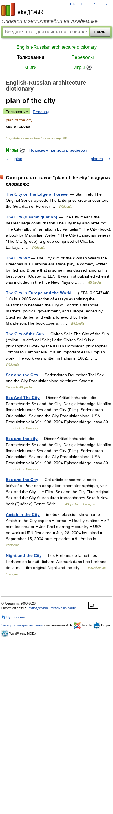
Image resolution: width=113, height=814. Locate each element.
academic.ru (22, 9)
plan (18, 158)
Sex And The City (23, 397)
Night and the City (24, 555)
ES (94, 4)
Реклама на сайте (63, 608)
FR (104, 4)
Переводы (82, 57)
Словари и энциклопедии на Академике (49, 21)
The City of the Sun (25, 334)
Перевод (41, 111)
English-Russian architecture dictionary (56, 47)
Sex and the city (22, 438)
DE (83, 4)
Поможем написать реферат (58, 150)
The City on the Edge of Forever (37, 194)
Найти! (100, 32)
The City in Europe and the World (39, 293)
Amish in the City (23, 514)
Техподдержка (37, 608)
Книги (30, 67)
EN (72, 4)
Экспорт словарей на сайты (22, 625)
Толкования (30, 57)
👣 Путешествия (13, 617)
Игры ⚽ (83, 67)
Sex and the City (22, 375)
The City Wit (18, 258)
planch (97, 158)
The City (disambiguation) (31, 217)
